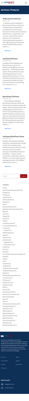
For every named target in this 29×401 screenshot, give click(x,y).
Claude (5, 216)
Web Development (8, 315)
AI (3, 188)
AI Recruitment (7, 199)
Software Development (10, 304)
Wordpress (6, 323)
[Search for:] (10, 176)
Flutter (5, 249)
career (5, 214)
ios (3, 261)
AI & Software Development (11, 190)
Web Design (6, 311)
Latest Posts (19, 364)
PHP (4, 287)
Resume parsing (8, 297)
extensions (6, 240)
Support (18, 360)
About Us (3, 357)
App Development (8, 207)
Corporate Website (9, 226)
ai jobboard (6, 197)
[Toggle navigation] (26, 2)
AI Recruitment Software (12, 19)
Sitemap (3, 364)
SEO (4, 301)
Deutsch (5, 237)
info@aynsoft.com (9, 384)
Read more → (8, 50)
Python (5, 289)
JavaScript (6, 263)
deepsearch (7, 242)
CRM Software (7, 233)
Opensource (7, 282)
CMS (4, 221)
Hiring (4, 256)
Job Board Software (10, 59)
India (4, 259)
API (4, 204)
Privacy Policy (4, 360)
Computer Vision (8, 223)
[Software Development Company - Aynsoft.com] (7, 336)
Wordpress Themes (9, 325)
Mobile (5, 273)
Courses (5, 228)
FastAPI (5, 247)
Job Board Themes (8, 271)
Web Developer (7, 313)
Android (5, 202)
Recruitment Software (11, 96)
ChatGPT (7, 230)
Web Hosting (7, 318)
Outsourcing (7, 285)
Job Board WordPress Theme (13, 136)
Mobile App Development (11, 275)
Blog (4, 211)
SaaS (4, 299)
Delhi (4, 235)
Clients (5, 218)
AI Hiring (5, 195)
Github (5, 252)
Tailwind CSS (7, 308)
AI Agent (5, 192)
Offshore (5, 280)
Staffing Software (8, 306)
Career (17, 357)
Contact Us (4, 368)
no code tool (7, 278)
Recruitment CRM (8, 292)
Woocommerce (8, 320)
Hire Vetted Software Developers (13, 254)
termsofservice (8, 244)
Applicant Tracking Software (11, 209)
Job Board (6, 266)
